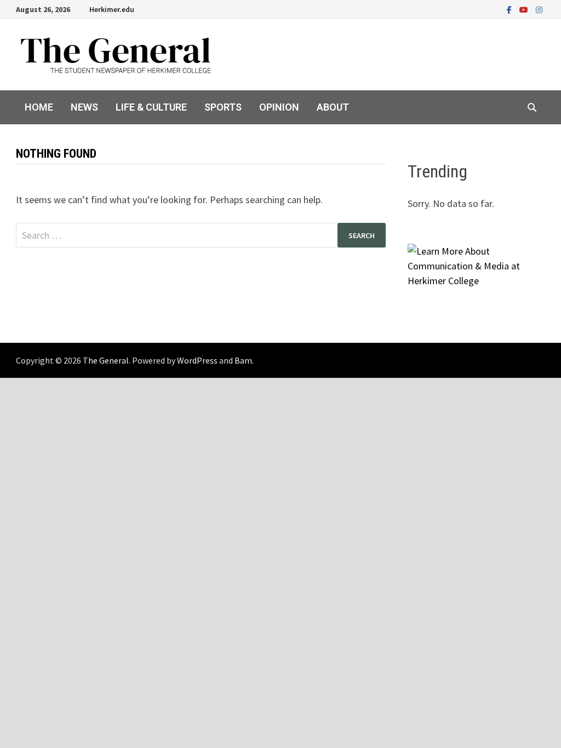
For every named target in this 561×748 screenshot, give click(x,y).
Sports (223, 107)
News (84, 107)
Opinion (279, 107)
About (333, 107)
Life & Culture (151, 107)
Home (39, 107)
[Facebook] (510, 9)
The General (106, 360)
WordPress (197, 360)
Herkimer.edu (111, 9)
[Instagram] (539, 9)
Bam (243, 360)
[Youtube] (525, 9)
